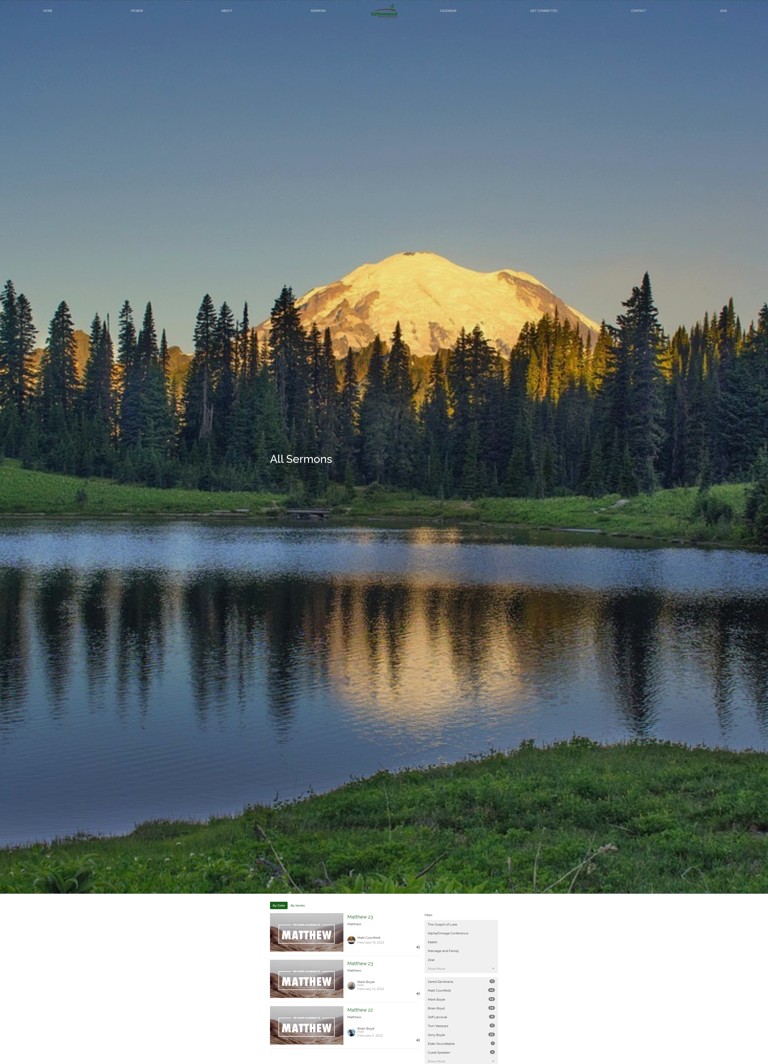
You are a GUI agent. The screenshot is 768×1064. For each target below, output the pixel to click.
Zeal (431, 960)
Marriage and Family (443, 951)
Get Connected (543, 11)
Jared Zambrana (460, 982)
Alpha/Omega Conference (448, 933)
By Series (298, 905)
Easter (432, 942)
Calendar (448, 11)
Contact (638, 11)
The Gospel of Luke (442, 924)
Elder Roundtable (460, 1044)
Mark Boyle (460, 999)
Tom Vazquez (460, 1026)
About (226, 11)
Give (723, 11)
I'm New (137, 11)
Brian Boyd (460, 1008)
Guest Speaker (460, 1052)
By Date (279, 905)
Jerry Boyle (460, 1035)
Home (47, 11)
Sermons (318, 11)
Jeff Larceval (460, 1017)
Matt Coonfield (460, 990)
